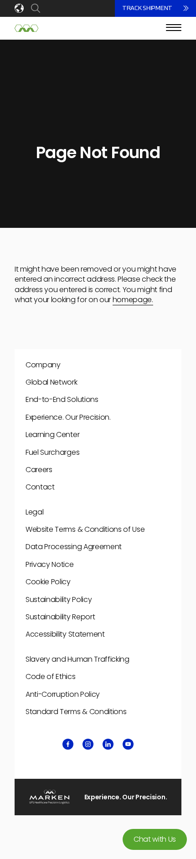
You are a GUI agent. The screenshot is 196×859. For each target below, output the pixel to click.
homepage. (133, 299)
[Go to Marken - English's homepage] (26, 28)
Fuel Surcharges (52, 452)
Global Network (51, 382)
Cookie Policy (48, 581)
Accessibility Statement (65, 634)
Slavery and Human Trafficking (77, 659)
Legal (34, 512)
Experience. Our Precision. (68, 417)
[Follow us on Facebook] (67, 744)
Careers (39, 469)
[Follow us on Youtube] (128, 744)
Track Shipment (147, 8)
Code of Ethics (51, 676)
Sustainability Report (60, 617)
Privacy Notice (50, 564)
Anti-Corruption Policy (63, 694)
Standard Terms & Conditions (76, 711)
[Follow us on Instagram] (88, 744)
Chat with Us (155, 839)
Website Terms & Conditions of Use (85, 529)
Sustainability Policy (59, 599)
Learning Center (52, 434)
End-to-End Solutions (62, 399)
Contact (40, 487)
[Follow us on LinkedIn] (108, 744)
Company (43, 365)
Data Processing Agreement (74, 546)
